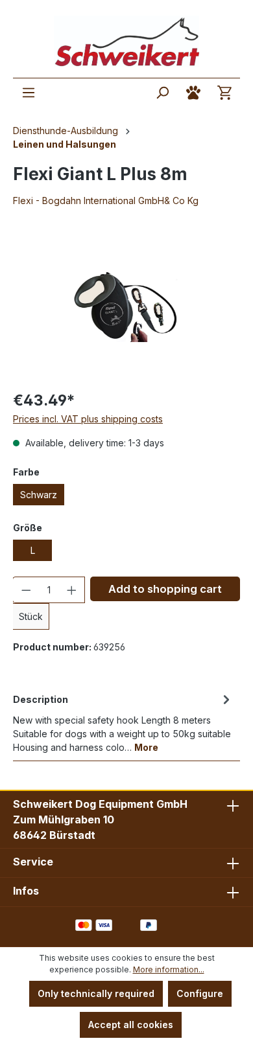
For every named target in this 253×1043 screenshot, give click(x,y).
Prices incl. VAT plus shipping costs (88, 418)
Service (33, 861)
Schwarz (38, 494)
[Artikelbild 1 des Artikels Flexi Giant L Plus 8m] (126, 306)
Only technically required (96, 993)
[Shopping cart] (224, 93)
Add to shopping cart (165, 588)
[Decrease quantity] (26, 590)
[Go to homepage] (126, 41)
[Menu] (28, 93)
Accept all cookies (130, 1024)
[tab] (123, 722)
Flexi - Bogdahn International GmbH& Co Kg (106, 200)
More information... (168, 969)
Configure (199, 993)
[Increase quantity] (72, 590)
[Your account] (193, 93)
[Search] (162, 93)
